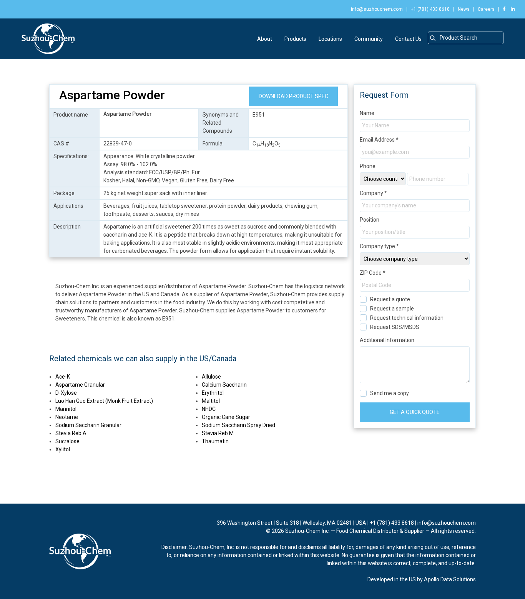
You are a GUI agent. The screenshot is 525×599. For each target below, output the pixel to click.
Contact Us (408, 39)
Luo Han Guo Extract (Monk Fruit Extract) (104, 401)
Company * (373, 193)
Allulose (211, 377)
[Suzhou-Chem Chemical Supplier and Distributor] (48, 39)
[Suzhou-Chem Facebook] (504, 9)
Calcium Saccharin (224, 385)
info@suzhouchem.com (377, 9)
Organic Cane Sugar (226, 417)
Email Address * (379, 140)
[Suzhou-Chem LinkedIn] (511, 9)
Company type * (379, 246)
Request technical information (407, 318)
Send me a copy (389, 393)
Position (369, 220)
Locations (330, 39)
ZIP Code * (372, 273)
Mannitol (65, 409)
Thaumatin (215, 441)
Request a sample (392, 308)
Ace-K (62, 377)
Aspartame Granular (80, 385)
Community (368, 39)
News (464, 9)
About (264, 39)
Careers (486, 9)
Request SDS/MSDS (394, 327)
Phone (367, 166)
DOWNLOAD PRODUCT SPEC (293, 96)
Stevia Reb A (70, 433)
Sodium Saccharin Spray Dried (238, 425)
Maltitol (211, 401)
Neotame (66, 417)
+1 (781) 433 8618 (430, 9)
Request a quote (390, 299)
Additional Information (387, 340)
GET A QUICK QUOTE (415, 412)
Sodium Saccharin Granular (88, 425)
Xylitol (62, 449)
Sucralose (67, 441)
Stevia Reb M (218, 433)
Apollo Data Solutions (450, 579)
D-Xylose (66, 393)
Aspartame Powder (112, 95)
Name (367, 113)
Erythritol (213, 393)
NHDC (209, 409)
